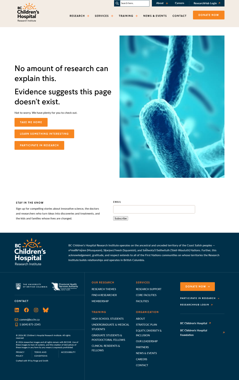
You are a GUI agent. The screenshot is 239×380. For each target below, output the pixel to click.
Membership (100, 301)
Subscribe (121, 218)
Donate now (208, 15)
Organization (147, 312)
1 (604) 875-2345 (30, 324)
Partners (142, 347)
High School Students (108, 318)
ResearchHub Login (205, 3)
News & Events (146, 353)
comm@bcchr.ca (29, 319)
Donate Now (195, 286)
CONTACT (180, 15)
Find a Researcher (104, 295)
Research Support (148, 289)
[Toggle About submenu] (167, 3)
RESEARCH (77, 15)
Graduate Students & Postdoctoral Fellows (108, 337)
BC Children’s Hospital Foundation (193, 332)
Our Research (103, 282)
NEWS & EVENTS (155, 15)
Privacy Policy (20, 354)
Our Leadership (147, 341)
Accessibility (68, 352)
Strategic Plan (146, 324)
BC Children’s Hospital (193, 323)
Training (99, 312)
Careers (179, 3)
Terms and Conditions (40, 354)
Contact (142, 365)
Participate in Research (198, 298)
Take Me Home (31, 122)
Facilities (142, 301)
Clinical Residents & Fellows (106, 348)
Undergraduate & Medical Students (110, 327)
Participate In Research (39, 145)
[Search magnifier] (117, 3)
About (160, 3)
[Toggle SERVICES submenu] (112, 16)
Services (143, 282)
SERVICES (102, 15)
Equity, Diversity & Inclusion (149, 333)
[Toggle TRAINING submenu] (137, 16)
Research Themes (104, 289)
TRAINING (126, 15)
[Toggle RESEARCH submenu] (88, 16)
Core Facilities (146, 295)
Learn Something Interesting (44, 133)
